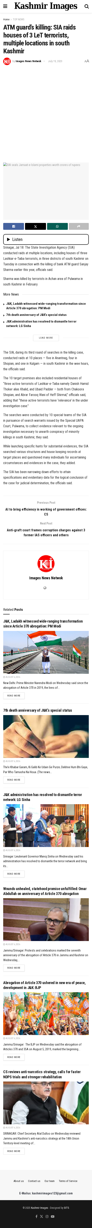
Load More (46, 337)
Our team (50, 1181)
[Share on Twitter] (35, 226)
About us (18, 1181)
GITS (66, 1207)
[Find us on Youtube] (52, 1216)
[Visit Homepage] (46, 6)
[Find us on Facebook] (36, 1216)
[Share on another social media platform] (79, 226)
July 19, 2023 (55, 61)
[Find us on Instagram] (47, 1216)
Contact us (34, 1181)
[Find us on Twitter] (41, 1216)
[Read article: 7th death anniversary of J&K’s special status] (46, 736)
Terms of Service (68, 1181)
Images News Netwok (28, 61)
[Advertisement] (46, 113)
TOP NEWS (18, 19)
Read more (16, 695)
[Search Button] (87, 6)
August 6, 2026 (12, 677)
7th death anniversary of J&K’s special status (36, 315)
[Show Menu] (5, 6)
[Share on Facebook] (13, 226)
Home (6, 19)
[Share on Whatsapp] (57, 226)
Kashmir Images (39, 1207)
